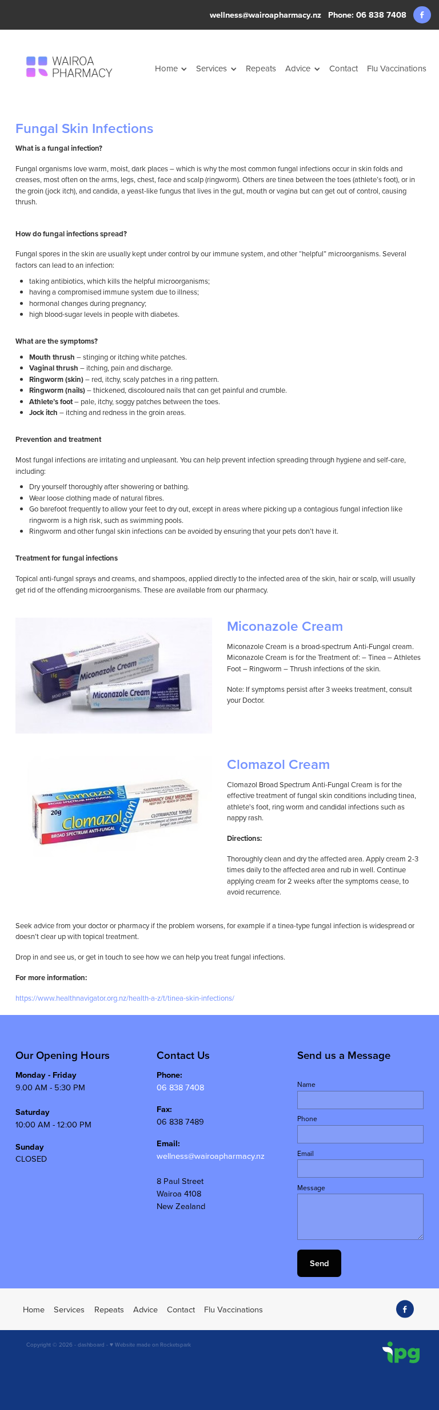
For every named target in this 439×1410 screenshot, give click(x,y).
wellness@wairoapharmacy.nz (265, 15)
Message (311, 1188)
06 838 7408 (180, 1087)
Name (306, 1084)
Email (305, 1153)
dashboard (91, 1344)
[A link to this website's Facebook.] (422, 15)
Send (319, 1263)
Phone (307, 1118)
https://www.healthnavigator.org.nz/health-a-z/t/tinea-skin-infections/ (124, 998)
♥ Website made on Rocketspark (150, 1344)
